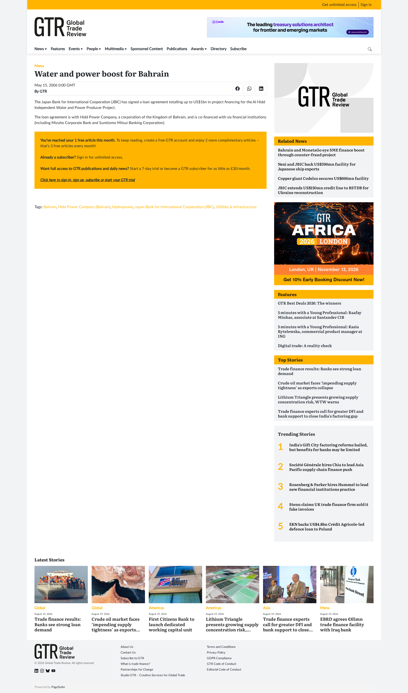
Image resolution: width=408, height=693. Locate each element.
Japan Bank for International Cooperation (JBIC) (174, 207)
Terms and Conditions (221, 647)
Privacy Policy (216, 652)
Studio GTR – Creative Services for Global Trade (153, 675)
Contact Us (128, 652)
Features (58, 49)
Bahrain (49, 207)
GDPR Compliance (219, 658)
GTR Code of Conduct (221, 664)
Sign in (366, 5)
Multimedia (114, 49)
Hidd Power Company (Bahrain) (84, 207)
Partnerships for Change (137, 669)
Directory (218, 49)
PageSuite (58, 687)
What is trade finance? (135, 664)
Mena (39, 66)
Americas (156, 608)
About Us (127, 647)
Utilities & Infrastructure (236, 207)
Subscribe (238, 49)
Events (74, 49)
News (39, 49)
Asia (266, 608)
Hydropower (122, 207)
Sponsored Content (147, 49)
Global (39, 608)
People (92, 49)
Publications (177, 49)
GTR (43, 91)
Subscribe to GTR (132, 658)
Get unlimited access (339, 5)
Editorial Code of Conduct (224, 669)
